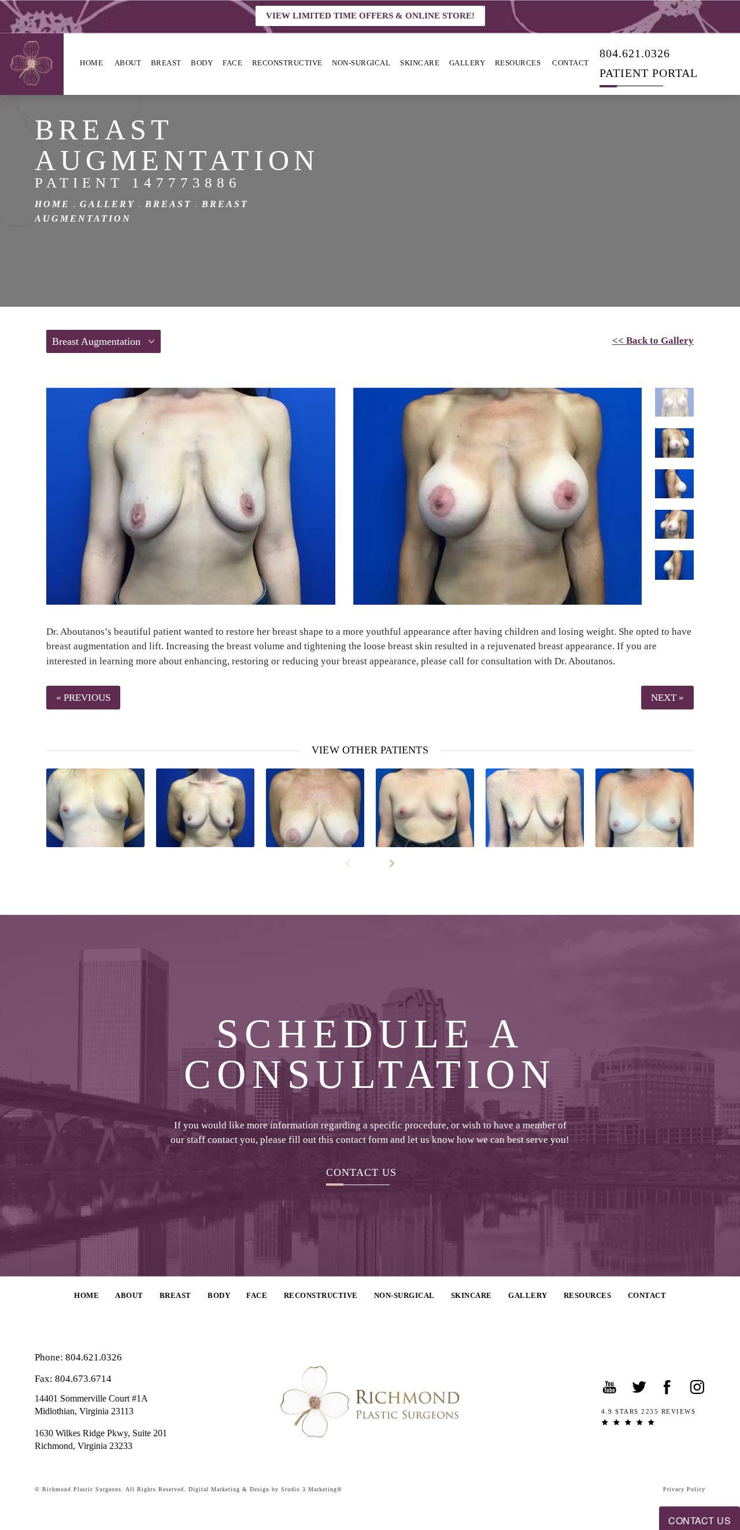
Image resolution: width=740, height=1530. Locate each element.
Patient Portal (649, 73)
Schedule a (370, 1054)
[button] (610, 1387)
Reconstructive (287, 62)
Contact (570, 62)
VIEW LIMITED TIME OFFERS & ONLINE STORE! (370, 15)
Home (91, 62)
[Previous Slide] (353, 863)
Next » (667, 697)
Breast (166, 62)
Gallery (467, 62)
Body (202, 62)
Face (232, 62)
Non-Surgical (361, 62)
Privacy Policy (684, 1489)
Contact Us (361, 1172)
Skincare (419, 62)
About (128, 62)
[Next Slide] (386, 863)
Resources (518, 62)
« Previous (83, 697)
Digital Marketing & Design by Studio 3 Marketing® (265, 1489)
